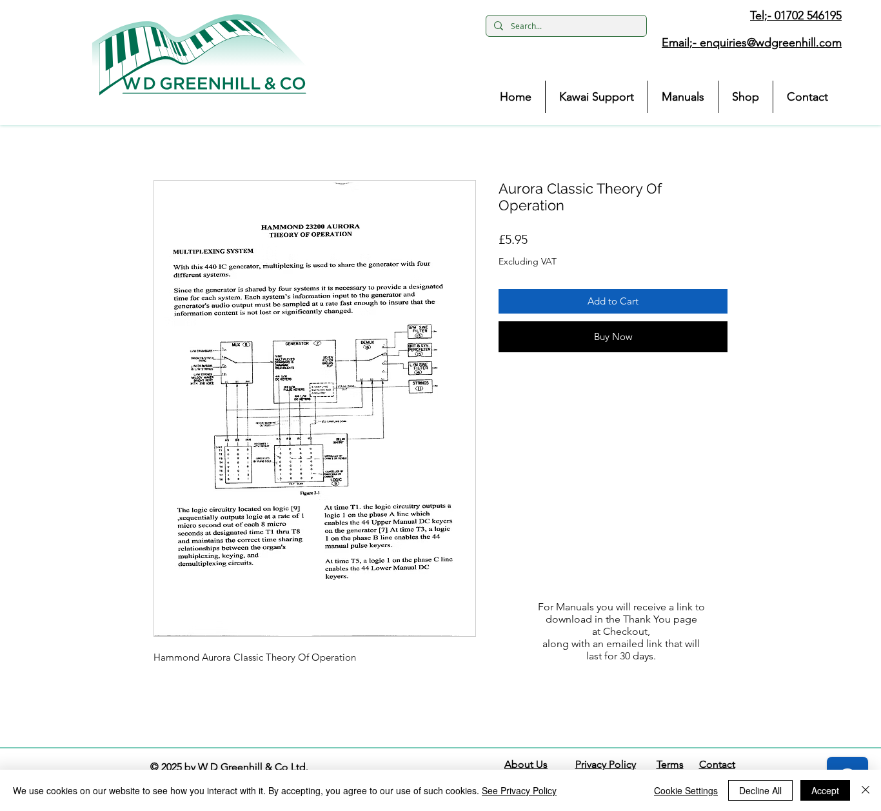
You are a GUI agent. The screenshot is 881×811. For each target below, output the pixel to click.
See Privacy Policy (519, 790)
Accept (825, 790)
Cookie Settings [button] (686, 790)
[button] (199, 55)
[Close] (865, 790)
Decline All (760, 790)
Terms (670, 764)
